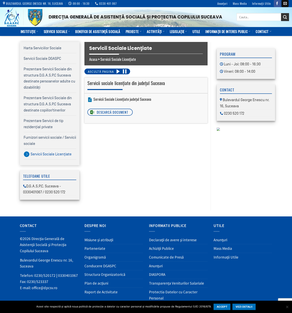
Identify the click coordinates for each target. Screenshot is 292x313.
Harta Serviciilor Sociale (42, 48)
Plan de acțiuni (96, 283)
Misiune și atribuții (98, 239)
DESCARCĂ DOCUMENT (112, 112)
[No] (287, 308)
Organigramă (95, 257)
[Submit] (285, 17)
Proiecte (132, 31)
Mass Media (240, 3)
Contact (262, 31)
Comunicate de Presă (166, 257)
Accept (222, 306)
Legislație (177, 31)
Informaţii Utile (261, 3)
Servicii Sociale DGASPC (42, 58)
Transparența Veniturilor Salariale (176, 283)
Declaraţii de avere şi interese (173, 239)
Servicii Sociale (56, 31)
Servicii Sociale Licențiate (51, 154)
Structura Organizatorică (104, 274)
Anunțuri (222, 3)
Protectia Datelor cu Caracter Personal (173, 295)
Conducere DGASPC (100, 266)
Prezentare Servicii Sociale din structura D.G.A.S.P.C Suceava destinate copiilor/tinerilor (48, 104)
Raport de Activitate (101, 292)
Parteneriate (94, 248)
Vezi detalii (244, 306)
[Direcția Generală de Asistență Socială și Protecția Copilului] (23, 17)
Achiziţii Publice (161, 248)
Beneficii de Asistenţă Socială (97, 31)
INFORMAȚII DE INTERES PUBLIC (226, 31)
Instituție (28, 31)
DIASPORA (157, 274)
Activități (154, 31)
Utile (196, 31)
